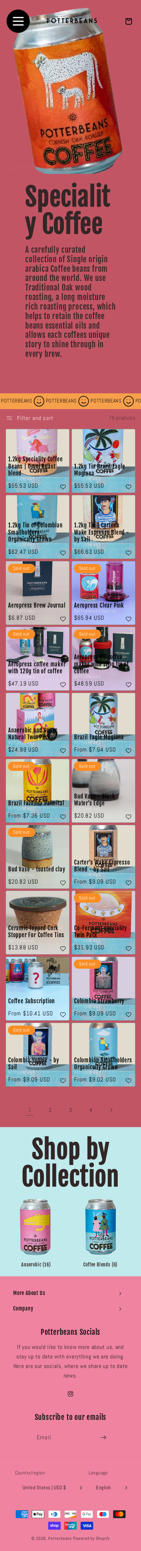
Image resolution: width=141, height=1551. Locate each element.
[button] (70, 1293)
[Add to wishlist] (63, 487)
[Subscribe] (103, 1437)
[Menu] (18, 21)
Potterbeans (60, 1538)
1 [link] (29, 1109)
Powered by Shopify (91, 1538)
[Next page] (111, 1110)
